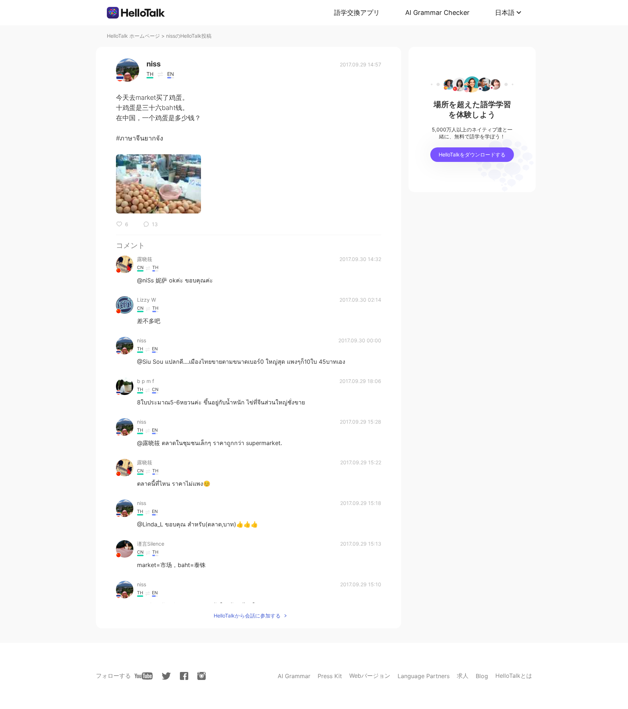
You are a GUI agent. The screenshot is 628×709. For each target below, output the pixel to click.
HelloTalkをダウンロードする (472, 154)
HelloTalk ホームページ (133, 36)
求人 (462, 675)
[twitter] (166, 676)
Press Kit (330, 676)
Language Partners (424, 676)
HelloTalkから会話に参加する (247, 615)
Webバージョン (369, 675)
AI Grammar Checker (437, 12)
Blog (482, 676)
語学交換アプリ (357, 12)
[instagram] (201, 676)
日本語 (505, 12)
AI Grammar (294, 676)
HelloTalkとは (513, 675)
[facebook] (184, 676)
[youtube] (143, 676)
